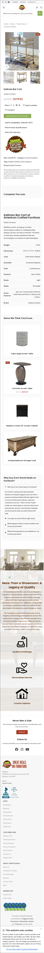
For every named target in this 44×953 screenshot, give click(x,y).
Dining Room (7, 814)
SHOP (5, 803)
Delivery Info (7, 838)
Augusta (24, 921)
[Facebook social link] (3, 2)
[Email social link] (16, 105)
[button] (5, 51)
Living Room (7, 807)
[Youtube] (26, 751)
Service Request (8, 845)
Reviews (6, 880)
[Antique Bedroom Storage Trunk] (22, 446)
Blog (4, 887)
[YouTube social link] (8, 2)
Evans (30, 921)
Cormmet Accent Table (22, 388)
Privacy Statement (9, 849)
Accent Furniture (10, 27)
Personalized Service (21, 679)
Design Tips (7, 896)
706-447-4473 (7, 785)
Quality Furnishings (21, 654)
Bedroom (6, 810)
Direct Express (26, 162)
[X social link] (13, 105)
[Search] (41, 7)
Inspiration (8, 893)
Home (6, 24)
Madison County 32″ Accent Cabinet (22, 426)
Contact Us (7, 856)
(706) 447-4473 (26, 123)
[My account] (37, 7)
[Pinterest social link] (19, 105)
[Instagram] (21, 751)
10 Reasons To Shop (10, 873)
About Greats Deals (11, 865)
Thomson (17, 926)
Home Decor (21, 24)
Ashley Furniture (10, 94)
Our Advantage (8, 876)
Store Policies (7, 852)
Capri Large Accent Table (22, 353)
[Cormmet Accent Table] (22, 373)
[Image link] (16, 144)
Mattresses (7, 828)
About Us (6, 869)
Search (40, 13)
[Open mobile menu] (4, 7)
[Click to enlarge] (6, 66)
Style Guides (7, 900)
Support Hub (7, 860)
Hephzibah (22, 923)
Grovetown (13, 923)
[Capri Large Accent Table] (22, 339)
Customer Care (9, 834)
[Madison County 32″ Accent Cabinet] (22, 411)
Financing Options (9, 841)
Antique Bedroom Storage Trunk (22, 460)
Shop (12, 24)
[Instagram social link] (5, 2)
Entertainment (8, 818)
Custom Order (8, 883)
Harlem (30, 923)
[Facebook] (16, 751)
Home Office (7, 821)
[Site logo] (22, 7)
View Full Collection (12, 132)
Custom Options (21, 705)
